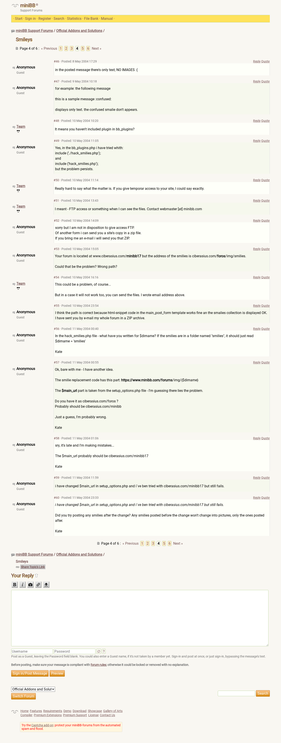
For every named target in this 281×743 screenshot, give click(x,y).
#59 (56, 477)
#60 (56, 497)
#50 (56, 180)
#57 (56, 362)
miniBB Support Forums (34, 31)
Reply (257, 61)
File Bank (91, 18)
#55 (56, 305)
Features (36, 711)
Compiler (26, 715)
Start (18, 18)
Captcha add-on (42, 725)
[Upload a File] (46, 585)
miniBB (27, 5)
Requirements (52, 711)
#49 (56, 140)
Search (59, 18)
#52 (56, 220)
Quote (265, 61)
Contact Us (107, 715)
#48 (56, 120)
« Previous (49, 48)
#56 (56, 328)
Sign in (30, 18)
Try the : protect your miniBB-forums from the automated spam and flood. (71, 726)
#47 (56, 81)
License (93, 715)
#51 (56, 200)
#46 (56, 61)
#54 (56, 277)
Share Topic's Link (33, 567)
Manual (107, 18)
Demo (67, 711)
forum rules (98, 664)
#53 (56, 249)
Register (44, 18)
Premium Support (75, 715)
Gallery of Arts (112, 711)
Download (79, 711)
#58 (56, 438)
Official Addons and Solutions (79, 31)
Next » (96, 48)
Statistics (74, 18)
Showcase (95, 711)
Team (20, 126)
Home (24, 711)
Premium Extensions (48, 715)
